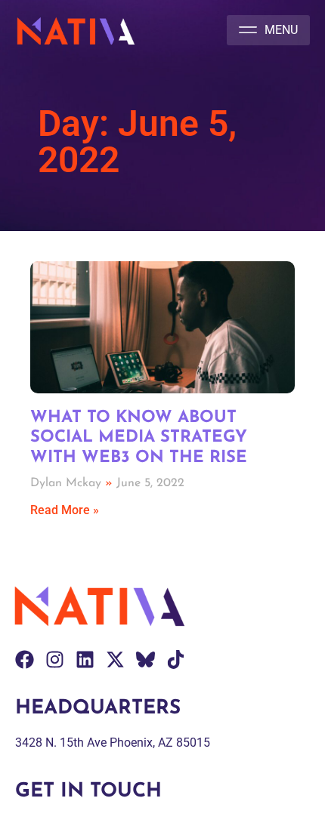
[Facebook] (24, 659)
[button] (268, 30)
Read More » (64, 510)
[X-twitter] (115, 659)
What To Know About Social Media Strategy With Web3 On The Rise (138, 438)
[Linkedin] (85, 659)
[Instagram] (54, 659)
